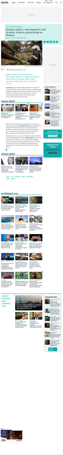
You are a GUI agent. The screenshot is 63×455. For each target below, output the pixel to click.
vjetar (8, 176)
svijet (8, 178)
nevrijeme (17, 176)
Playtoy (50, 0)
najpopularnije (51, 297)
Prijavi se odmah (52, 152)
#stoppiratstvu (48, 2)
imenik (46, 0)
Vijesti (14, 2)
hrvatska (4, 296)
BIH (12, 176)
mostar (13, 178)
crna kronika (6, 303)
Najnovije (30, 2)
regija (23, 176)
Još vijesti (52, 349)
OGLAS (31, 14)
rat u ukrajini (6, 298)
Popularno (21, 2)
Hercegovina (30, 176)
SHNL (39, 2)
